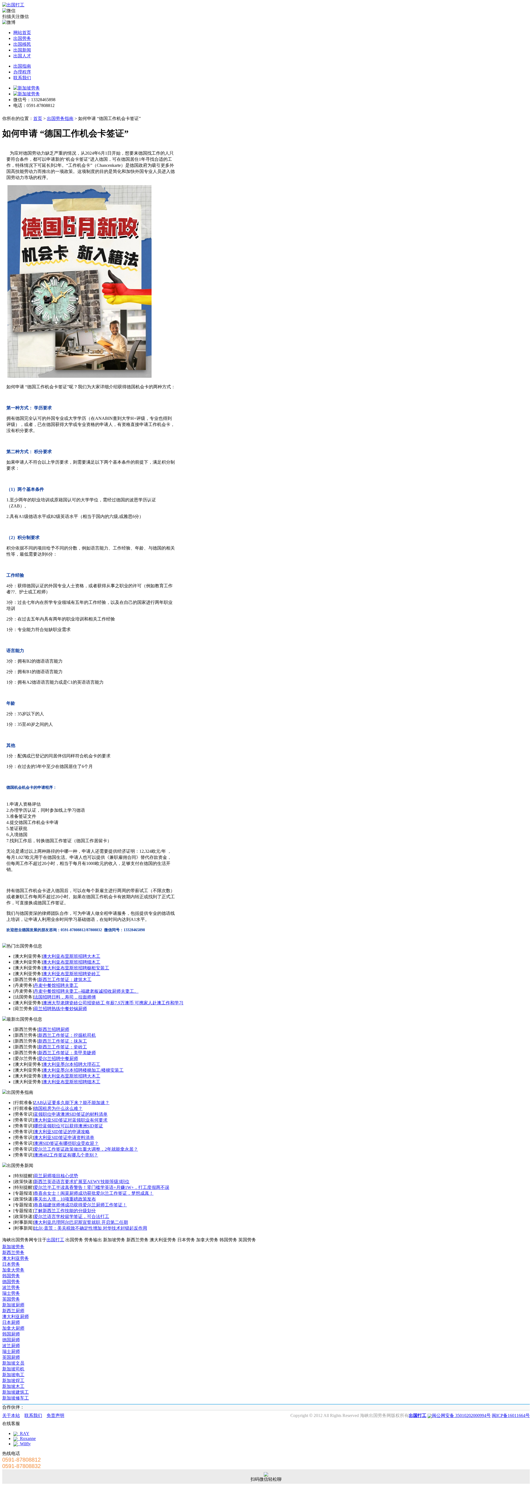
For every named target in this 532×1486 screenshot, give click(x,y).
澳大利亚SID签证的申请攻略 (62, 1131)
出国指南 (22, 66)
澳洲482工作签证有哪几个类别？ (66, 1155)
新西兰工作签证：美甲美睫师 (67, 1052)
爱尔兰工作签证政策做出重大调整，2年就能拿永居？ (86, 1149)
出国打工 (55, 1239)
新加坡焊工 (13, 1380)
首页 (37, 118)
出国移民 (22, 44)
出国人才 (22, 55)
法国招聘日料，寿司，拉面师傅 (65, 997)
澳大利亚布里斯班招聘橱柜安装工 (76, 968)
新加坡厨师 (13, 1305)
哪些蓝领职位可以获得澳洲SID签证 (68, 1126)
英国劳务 (11, 1299)
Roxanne (27, 1438)
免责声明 (55, 1415)
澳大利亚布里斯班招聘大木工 (71, 956)
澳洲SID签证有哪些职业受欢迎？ (66, 1143)
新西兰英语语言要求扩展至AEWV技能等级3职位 (81, 1181)
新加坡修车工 (15, 1398)
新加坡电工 (13, 1374)
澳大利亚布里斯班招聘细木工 (71, 962)
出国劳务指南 (60, 118)
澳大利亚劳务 (15, 1258)
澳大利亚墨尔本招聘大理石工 (71, 1064)
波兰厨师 (11, 1345)
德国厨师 (11, 1339)
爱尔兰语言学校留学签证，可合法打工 (71, 1216)
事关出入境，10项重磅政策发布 (65, 1199)
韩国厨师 (11, 1334)
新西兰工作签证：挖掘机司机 (67, 1035)
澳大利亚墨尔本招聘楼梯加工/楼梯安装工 (83, 1070)
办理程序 (22, 72)
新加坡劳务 (13, 1246)
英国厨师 (11, 1357)
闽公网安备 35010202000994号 (461, 1415)
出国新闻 (22, 50)
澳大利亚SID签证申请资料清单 (64, 1137)
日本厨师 (11, 1322)
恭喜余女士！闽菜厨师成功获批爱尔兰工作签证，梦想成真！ (94, 1193)
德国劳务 (11, 1281)
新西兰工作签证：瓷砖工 (62, 1047)
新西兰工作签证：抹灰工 (62, 1041)
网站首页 (22, 32)
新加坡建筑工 (15, 1392)
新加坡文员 (13, 1363)
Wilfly (24, 1443)
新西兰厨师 (13, 1310)
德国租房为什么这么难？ (58, 1108)
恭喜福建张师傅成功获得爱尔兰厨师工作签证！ (80, 1204)
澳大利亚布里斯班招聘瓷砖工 (71, 973)
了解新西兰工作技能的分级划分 (65, 1210)
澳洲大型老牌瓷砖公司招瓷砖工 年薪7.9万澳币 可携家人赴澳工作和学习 (113, 1002)
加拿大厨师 (13, 1328)
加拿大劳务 (13, 1270)
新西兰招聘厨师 (53, 1029)
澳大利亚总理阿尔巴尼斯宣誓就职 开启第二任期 (81, 1222)
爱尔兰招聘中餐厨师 (58, 1058)
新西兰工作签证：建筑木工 (64, 979)
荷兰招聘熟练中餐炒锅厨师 (60, 1008)
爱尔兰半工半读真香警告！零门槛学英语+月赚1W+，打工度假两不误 (101, 1187)
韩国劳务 (11, 1275)
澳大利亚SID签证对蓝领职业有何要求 (71, 1120)
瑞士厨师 (11, 1351)
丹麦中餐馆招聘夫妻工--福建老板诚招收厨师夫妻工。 (86, 991)
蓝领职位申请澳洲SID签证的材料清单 (71, 1114)
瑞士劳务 (11, 1293)
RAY (23, 1433)
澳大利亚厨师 (15, 1316)
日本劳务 (11, 1264)
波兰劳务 (11, 1287)
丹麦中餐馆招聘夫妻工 (56, 985)
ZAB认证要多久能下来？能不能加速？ (71, 1102)
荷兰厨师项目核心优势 (56, 1175)
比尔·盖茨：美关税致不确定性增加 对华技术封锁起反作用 (90, 1228)
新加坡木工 (13, 1386)
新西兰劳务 (13, 1252)
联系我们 (22, 77)
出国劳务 (22, 38)
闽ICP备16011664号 (511, 1415)
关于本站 (11, 1415)
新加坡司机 (13, 1369)
